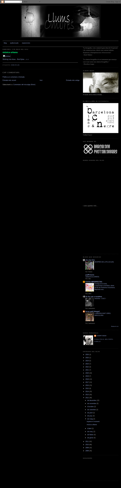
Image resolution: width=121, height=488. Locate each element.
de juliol (90, 413)
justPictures (89, 275)
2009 (87, 448)
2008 (87, 451)
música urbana (10, 52)
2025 (87, 358)
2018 (87, 379)
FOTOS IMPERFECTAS (93, 282)
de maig (90, 419)
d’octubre (90, 406)
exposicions (26, 43)
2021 (87, 370)
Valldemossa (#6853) (92, 277)
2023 (87, 364)
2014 (87, 391)
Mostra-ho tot (114, 326)
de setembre (91, 410)
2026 (87, 354)
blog (5, 43)
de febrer (90, 435)
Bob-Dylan (15, 65)
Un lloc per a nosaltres (93, 296)
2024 (87, 361)
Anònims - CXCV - (100, 298)
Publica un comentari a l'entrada (13, 77)
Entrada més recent (9, 80)
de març (90, 431)
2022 (87, 367)
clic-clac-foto (90, 260)
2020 (87, 373)
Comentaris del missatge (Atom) (24, 84)
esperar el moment (93, 421)
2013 (87, 394)
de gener (90, 438)
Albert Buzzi (101, 335)
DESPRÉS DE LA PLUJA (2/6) (104, 262)
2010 (87, 444)
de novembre (92, 403)
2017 (87, 382)
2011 (87, 441)
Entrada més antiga (72, 80)
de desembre (92, 400)
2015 (87, 388)
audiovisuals (14, 43)
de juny (90, 416)
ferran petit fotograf (92, 311)
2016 (87, 385)
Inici (41, 80)
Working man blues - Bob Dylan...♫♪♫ (16, 59)
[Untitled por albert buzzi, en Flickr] (7, 56)
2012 (87, 398)
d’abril (89, 428)
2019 (87, 376)
